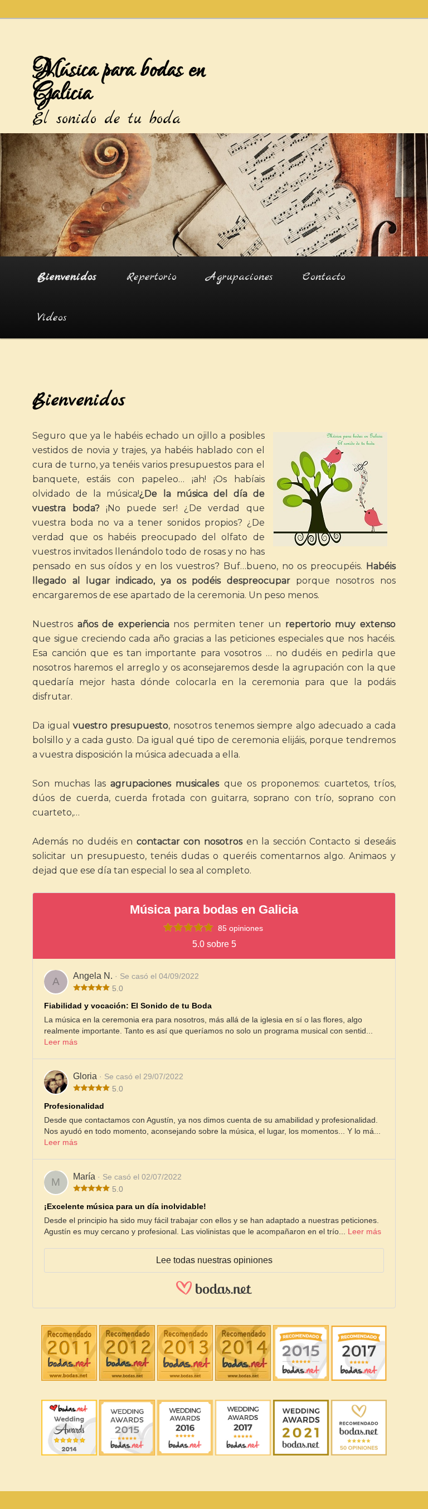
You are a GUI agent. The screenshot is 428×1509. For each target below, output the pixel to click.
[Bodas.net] (214, 1292)
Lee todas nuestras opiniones (214, 1260)
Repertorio (152, 276)
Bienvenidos (66, 276)
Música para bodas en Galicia (118, 81)
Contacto (324, 276)
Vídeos (52, 317)
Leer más (60, 1041)
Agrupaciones (239, 276)
